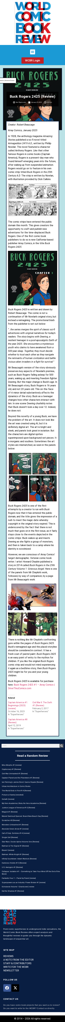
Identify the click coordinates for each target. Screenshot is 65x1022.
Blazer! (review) (8, 850)
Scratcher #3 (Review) (11, 820)
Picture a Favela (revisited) (12, 795)
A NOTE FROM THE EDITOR (18, 959)
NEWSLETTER (11, 970)
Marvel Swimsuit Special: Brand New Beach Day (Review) (25, 816)
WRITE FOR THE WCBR (15, 967)
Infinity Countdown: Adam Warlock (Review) (19, 859)
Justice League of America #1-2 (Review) (18, 808)
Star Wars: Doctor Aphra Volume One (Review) (20, 842)
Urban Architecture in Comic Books (16, 786)
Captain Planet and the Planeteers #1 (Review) (20, 778)
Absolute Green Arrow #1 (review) (15, 829)
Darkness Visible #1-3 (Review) (14, 863)
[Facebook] (7, 988)
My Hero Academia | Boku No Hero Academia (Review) (24, 803)
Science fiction (10, 80)
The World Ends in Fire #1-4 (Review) (16, 791)
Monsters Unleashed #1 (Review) (15, 825)
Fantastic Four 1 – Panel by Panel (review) (19, 878)
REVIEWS (8, 956)
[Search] (61, 746)
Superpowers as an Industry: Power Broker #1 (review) (24, 883)
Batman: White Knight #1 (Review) (15, 854)
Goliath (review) (8, 799)
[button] (32, 51)
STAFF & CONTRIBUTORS (17, 963)
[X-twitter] (15, 988)
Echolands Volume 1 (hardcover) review (18, 887)
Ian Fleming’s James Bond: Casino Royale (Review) (22, 782)
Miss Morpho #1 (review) (12, 765)
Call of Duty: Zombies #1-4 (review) (16, 833)
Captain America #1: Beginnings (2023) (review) (18, 705)
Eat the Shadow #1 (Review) (13, 891)
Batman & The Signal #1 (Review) (15, 846)
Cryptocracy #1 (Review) (11, 769)
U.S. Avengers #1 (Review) (12, 867)
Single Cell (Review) (10, 837)
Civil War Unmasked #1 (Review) (15, 774)
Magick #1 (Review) (10, 812)
